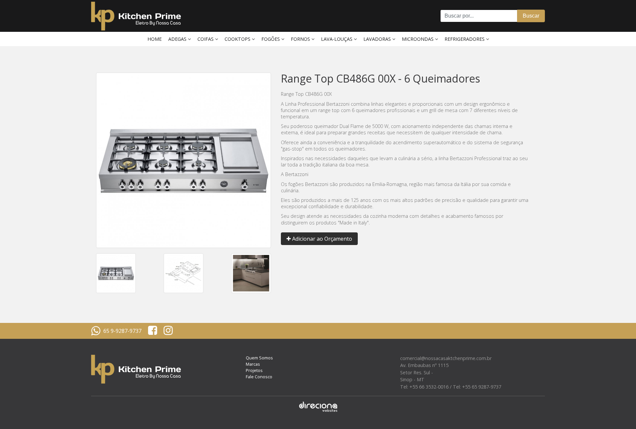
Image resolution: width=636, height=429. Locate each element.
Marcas (253, 364)
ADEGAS (178, 39)
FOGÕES (271, 39)
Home (154, 39)
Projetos (254, 370)
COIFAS (206, 39)
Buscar (531, 16)
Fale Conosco (259, 377)
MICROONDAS (418, 39)
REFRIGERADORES (465, 39)
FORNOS (301, 39)
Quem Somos (259, 358)
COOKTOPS (238, 39)
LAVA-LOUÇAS (337, 39)
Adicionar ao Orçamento (321, 238)
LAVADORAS (377, 39)
